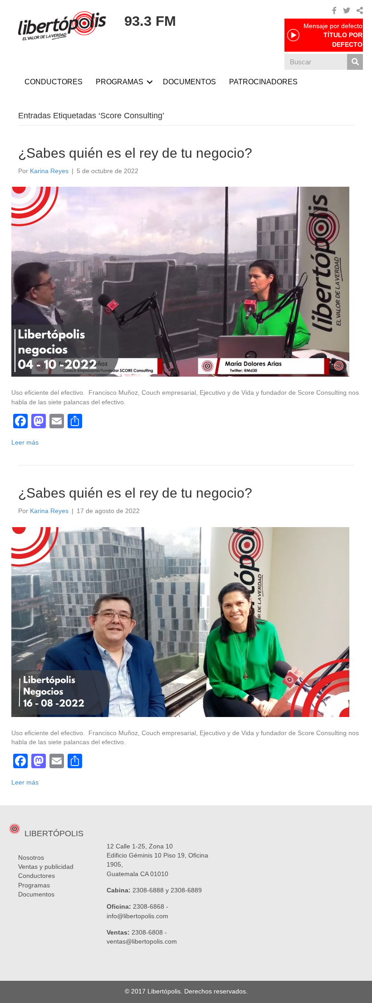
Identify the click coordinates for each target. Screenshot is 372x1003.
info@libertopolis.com (137, 916)
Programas (34, 885)
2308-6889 (186, 890)
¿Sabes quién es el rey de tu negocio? (135, 152)
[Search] (355, 62)
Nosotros (31, 857)
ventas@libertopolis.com (142, 941)
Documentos (36, 894)
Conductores (36, 875)
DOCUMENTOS (189, 82)
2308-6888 (148, 890)
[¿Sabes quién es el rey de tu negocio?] (180, 281)
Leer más (25, 442)
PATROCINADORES (263, 82)
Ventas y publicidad (45, 866)
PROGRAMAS (119, 82)
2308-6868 (148, 906)
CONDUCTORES (53, 82)
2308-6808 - (149, 932)
